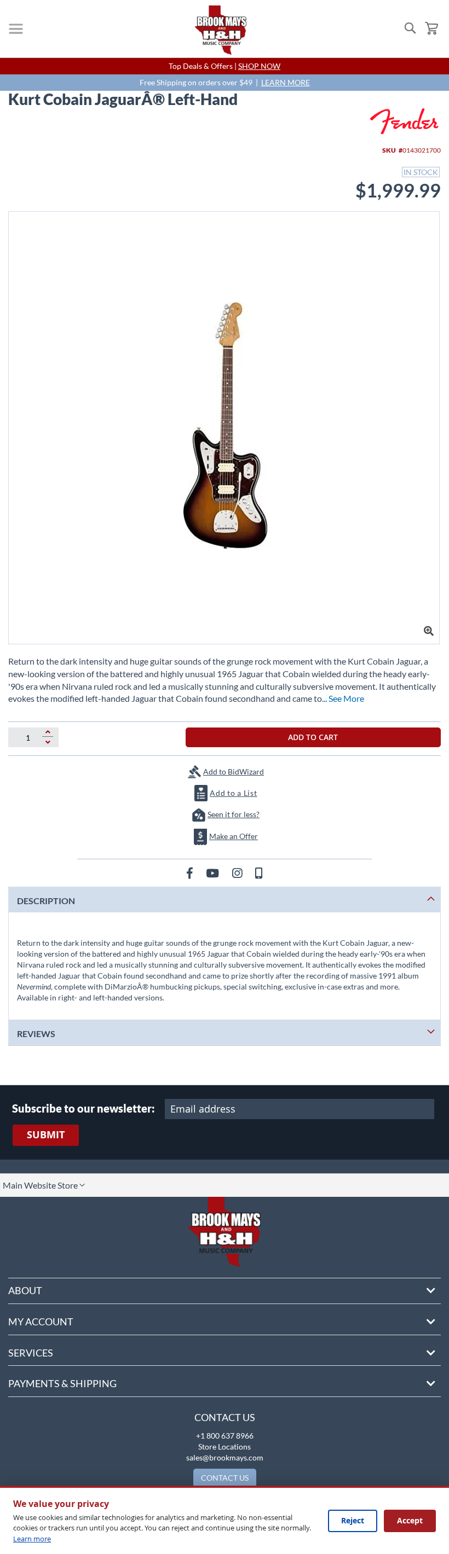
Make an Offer (233, 836)
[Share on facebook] (191, 873)
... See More (343, 698)
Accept (410, 1520)
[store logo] (220, 30)
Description (46, 900)
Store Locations (224, 1446)
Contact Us (224, 1417)
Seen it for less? (234, 814)
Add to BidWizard (233, 771)
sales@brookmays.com (224, 1457)
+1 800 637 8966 (225, 1435)
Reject (352, 1520)
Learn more (32, 1539)
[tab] (224, 899)
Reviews (36, 1033)
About (25, 1290)
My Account (40, 1322)
